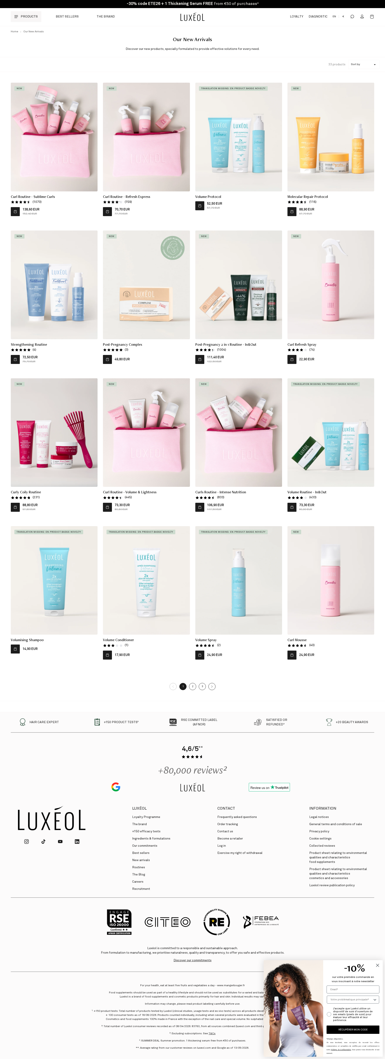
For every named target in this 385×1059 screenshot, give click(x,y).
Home (14, 31)
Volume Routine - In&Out (307, 492)
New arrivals (141, 860)
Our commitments (144, 845)
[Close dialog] (377, 965)
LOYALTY (296, 16)
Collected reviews (322, 845)
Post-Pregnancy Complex (122, 345)
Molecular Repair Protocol (307, 197)
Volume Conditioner (118, 640)
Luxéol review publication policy (332, 885)
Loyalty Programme (146, 817)
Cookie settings (320, 838)
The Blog (138, 874)
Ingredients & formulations (151, 838)
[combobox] (352, 999)
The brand (106, 16)
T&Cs (212, 1033)
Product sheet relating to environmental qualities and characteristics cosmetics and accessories (338, 874)
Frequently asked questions (237, 817)
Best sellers (67, 16)
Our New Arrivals (33, 31)
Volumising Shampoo (27, 640)
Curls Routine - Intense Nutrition (220, 492)
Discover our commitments (192, 960)
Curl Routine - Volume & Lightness (129, 492)
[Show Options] (375, 999)
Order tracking (227, 824)
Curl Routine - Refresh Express (126, 197)
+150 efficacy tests (146, 831)
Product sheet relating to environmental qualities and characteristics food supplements (338, 857)
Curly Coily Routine (26, 492)
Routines (138, 867)
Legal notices (319, 817)
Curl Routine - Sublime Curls (33, 197)
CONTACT (226, 808)
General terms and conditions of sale (335, 824)
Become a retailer (230, 838)
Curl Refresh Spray (301, 345)
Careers (137, 881)
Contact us (225, 831)
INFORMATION (322, 808)
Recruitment (141, 889)
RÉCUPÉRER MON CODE (353, 1029)
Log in (221, 845)
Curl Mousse (297, 640)
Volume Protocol (208, 197)
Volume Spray (206, 640)
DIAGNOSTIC (318, 16)
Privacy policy (319, 831)
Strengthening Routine (29, 345)
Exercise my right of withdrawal (240, 853)
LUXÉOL (139, 808)
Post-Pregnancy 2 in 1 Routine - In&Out (225, 345)
